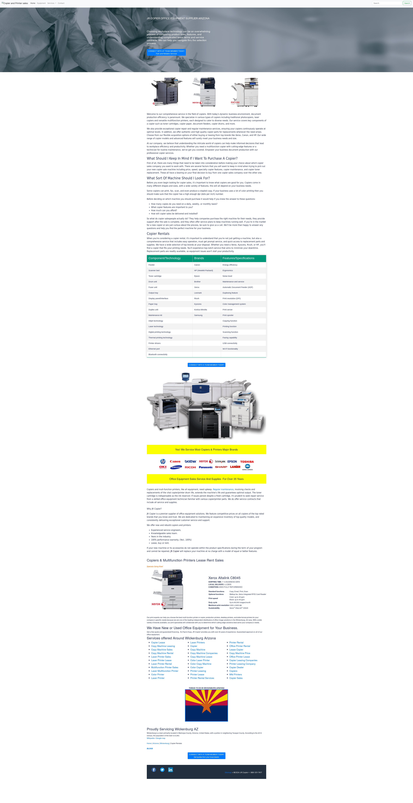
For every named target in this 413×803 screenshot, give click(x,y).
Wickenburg (164, 743)
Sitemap (228, 772)
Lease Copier (236, 649)
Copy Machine (197, 649)
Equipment (41, 3)
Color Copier (196, 667)
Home (33, 3)
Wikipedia (150, 738)
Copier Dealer (236, 667)
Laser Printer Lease (161, 660)
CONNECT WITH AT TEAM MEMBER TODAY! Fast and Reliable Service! (166, 52)
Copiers (233, 670)
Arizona (156, 743)
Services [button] (51, 3)
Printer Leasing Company (242, 663)
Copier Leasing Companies (243, 660)
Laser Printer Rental (161, 663)
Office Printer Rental (239, 646)
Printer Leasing (198, 670)
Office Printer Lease (239, 656)
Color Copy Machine (200, 663)
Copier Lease (158, 642)
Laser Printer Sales (161, 656)
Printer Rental (236, 642)
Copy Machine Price (239, 653)
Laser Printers (197, 642)
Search (407, 3)
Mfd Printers (235, 674)
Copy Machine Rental (162, 653)
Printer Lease (197, 674)
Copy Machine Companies (204, 653)
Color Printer (157, 674)
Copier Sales (236, 678)
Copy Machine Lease (201, 656)
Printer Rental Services (202, 678)
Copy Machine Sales (162, 649)
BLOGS (150, 748)
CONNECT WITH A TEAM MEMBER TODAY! (206, 365)
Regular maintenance (223, 489)
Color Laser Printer (200, 660)
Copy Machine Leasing (163, 646)
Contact (61, 3)
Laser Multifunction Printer (164, 670)
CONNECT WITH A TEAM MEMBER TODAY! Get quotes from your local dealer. (206, 755)
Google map (160, 738)
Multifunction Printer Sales (164, 667)
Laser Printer (157, 678)
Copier (193, 646)
